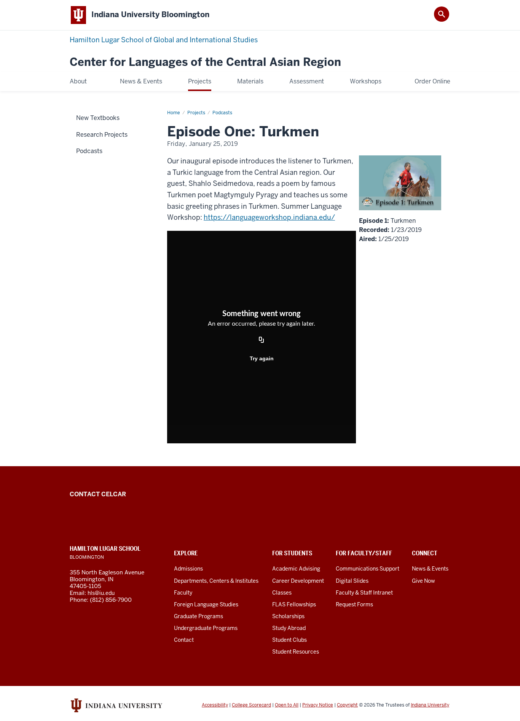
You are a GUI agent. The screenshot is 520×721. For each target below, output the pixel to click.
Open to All (286, 705)
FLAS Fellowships (294, 604)
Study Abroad (289, 628)
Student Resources (295, 651)
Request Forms (354, 604)
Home (173, 113)
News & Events (430, 568)
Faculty (183, 592)
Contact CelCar (98, 494)
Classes (282, 592)
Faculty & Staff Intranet (364, 592)
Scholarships (288, 616)
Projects (196, 113)
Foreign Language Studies (206, 604)
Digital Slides (352, 580)
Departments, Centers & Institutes (216, 580)
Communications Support (367, 568)
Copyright (347, 705)
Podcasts (222, 113)
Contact (184, 639)
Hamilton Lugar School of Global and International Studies (164, 39)
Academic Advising (296, 568)
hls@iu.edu (101, 593)
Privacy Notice (317, 705)
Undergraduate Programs (206, 628)
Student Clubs (289, 639)
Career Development (298, 580)
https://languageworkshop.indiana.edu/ (269, 217)
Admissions (188, 568)
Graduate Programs (198, 616)
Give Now (423, 580)
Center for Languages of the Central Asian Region (205, 62)
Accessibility (215, 705)
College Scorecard (251, 705)
